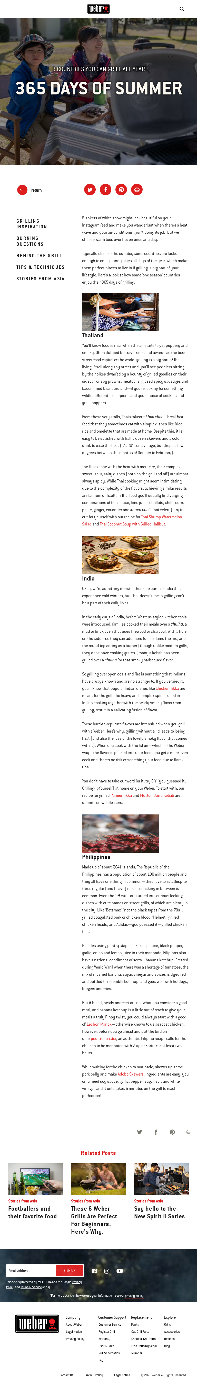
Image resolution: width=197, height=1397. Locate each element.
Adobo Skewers (131, 1074)
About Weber (74, 1325)
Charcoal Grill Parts (143, 1339)
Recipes (169, 1339)
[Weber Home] (98, 8)
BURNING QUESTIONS (30, 241)
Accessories (172, 1332)
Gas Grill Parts (140, 1332)
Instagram (107, 1271)
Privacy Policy (75, 1339)
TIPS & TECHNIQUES (40, 267)
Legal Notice (74, 1332)
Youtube (119, 1271)
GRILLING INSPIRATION (31, 224)
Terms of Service (31, 1287)
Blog (167, 1346)
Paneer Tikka (121, 795)
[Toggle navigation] (12, 9)
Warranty (104, 1339)
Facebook (94, 1271)
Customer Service (109, 1325)
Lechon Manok (99, 1024)
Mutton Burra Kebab (157, 795)
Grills (167, 1325)
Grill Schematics (109, 1353)
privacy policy (134, 1296)
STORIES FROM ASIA (40, 279)
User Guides (106, 1346)
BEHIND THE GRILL (39, 256)
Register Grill (106, 1332)
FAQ (100, 1360)
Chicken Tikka (167, 688)
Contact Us (66, 1375)
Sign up (69, 1270)
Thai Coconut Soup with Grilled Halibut (132, 524)
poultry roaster (103, 1038)
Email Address (18, 1271)
